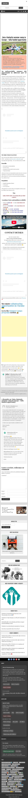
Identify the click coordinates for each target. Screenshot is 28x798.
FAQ (13, 712)
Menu (4, 11)
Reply (4, 429)
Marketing (4, 783)
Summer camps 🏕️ (19, 369)
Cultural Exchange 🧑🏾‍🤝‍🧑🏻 (14, 771)
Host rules (18, 751)
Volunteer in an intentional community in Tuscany (13, 626)
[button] (14, 510)
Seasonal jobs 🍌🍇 (6, 369)
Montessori (8, 367)
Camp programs (20, 364)
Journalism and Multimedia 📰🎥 (15, 781)
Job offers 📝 (4, 781)
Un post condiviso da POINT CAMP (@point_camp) (14, 148)
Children (13, 366)
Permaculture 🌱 (5, 786)
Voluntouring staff (15, 374)
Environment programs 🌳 (12, 774)
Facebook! (14, 384)
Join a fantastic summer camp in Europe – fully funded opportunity (14, 38)
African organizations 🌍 (7, 762)
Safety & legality (15, 684)
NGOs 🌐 (19, 783)
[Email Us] (25, 11)
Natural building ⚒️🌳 (11, 783)
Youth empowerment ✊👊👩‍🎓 (8, 791)
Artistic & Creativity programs (8, 767)
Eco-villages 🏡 (13, 772)
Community (8, 769)
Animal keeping (22, 762)
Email (3, 493)
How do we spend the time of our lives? (11, 628)
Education (18, 366)
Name (3, 491)
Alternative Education (11, 364)
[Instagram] (21, 11)
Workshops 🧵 (19, 370)
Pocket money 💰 (15, 367)
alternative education (16, 159)
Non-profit (12, 693)
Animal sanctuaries (16, 764)
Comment (4, 475)
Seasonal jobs (6, 725)
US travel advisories (7, 66)
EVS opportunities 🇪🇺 (6, 776)
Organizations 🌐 (19, 784)
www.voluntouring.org (10, 383)
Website (3, 496)
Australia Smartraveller (14, 67)
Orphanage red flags (8, 730)
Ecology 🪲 (20, 772)
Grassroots (4, 779)
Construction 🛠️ (5, 771)
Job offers (18, 693)
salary (21, 367)
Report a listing (6, 687)
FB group (24, 298)
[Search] (27, 11)
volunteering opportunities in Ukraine (13, 304)
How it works (6, 684)
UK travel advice (16, 66)
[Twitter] (18, 11)
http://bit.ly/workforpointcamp (14, 241)
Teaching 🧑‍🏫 (13, 370)
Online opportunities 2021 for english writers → (16, 393)
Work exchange (6, 693)
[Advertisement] (14, 25)
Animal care (15, 762)
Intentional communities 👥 (19, 779)
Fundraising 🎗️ (5, 778)
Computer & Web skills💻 (17, 769)
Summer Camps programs (12, 312)
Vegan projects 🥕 (5, 790)
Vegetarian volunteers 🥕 (16, 790)
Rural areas (20, 786)
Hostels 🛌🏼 (10, 779)
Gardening (11, 778)
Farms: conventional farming (17, 776)
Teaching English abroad (6, 788)
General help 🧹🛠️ (18, 778)
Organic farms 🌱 (11, 784)
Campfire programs (6, 366)
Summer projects (6, 370)
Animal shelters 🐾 (5, 766)
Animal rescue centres (6, 764)
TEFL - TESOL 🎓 (16, 788)
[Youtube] (23, 11)
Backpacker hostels (20, 767)
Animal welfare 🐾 (14, 766)
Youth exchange (18, 791)
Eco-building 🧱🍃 (5, 772)
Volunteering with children (9, 734)
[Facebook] (11, 659)
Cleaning (3, 769)
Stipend (12, 369)
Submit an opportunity (8, 751)
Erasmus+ (21, 774)
